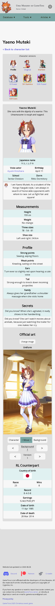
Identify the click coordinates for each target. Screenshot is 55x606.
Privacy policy (8, 599)
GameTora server (31, 592)
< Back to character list (16, 49)
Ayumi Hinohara (15, 171)
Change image (27, 341)
